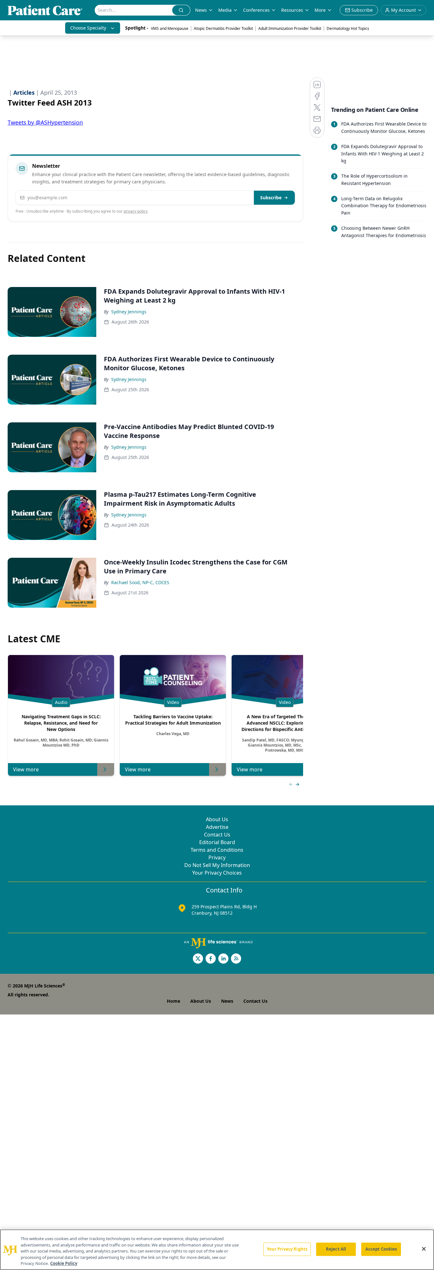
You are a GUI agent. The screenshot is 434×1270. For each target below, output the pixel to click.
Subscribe (270, 198)
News (201, 10)
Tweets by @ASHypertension (45, 122)
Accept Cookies (381, 1249)
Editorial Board (217, 842)
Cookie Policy (63, 1263)
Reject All (336, 1249)
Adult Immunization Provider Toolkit (289, 28)
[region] (217, 1249)
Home (173, 1001)
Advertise (217, 826)
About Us (217, 819)
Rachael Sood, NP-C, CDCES (140, 582)
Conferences (256, 10)
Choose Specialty (88, 28)
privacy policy (135, 211)
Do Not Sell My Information (217, 865)
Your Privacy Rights (287, 1249)
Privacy (217, 857)
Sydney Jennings (128, 312)
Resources (292, 10)
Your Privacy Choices (217, 872)
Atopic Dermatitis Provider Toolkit (223, 28)
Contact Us (217, 834)
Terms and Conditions (217, 849)
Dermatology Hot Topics (348, 28)
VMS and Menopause (169, 28)
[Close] (424, 1249)
